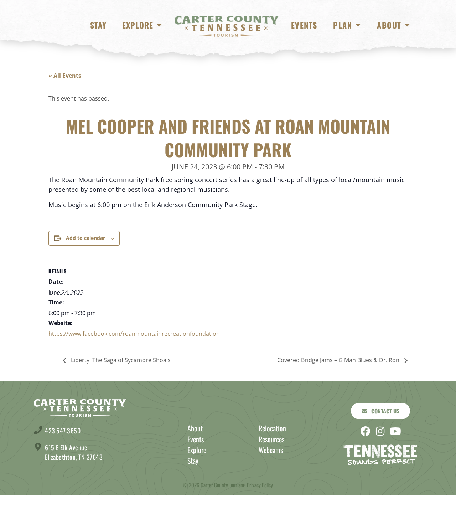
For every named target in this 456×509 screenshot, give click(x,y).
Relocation (272, 428)
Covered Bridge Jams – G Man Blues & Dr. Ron (339, 360)
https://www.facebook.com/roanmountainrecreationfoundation (134, 334)
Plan (342, 25)
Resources (271, 439)
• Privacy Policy (258, 485)
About (389, 25)
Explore (137, 25)
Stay (98, 25)
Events (304, 25)
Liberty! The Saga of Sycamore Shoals (120, 360)
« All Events (64, 75)
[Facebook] (365, 431)
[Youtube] (395, 431)
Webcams (271, 449)
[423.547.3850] (38, 430)
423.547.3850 (63, 430)
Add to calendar (85, 238)
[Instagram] (380, 431)
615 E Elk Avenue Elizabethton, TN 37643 (74, 452)
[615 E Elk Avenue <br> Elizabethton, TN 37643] (38, 447)
